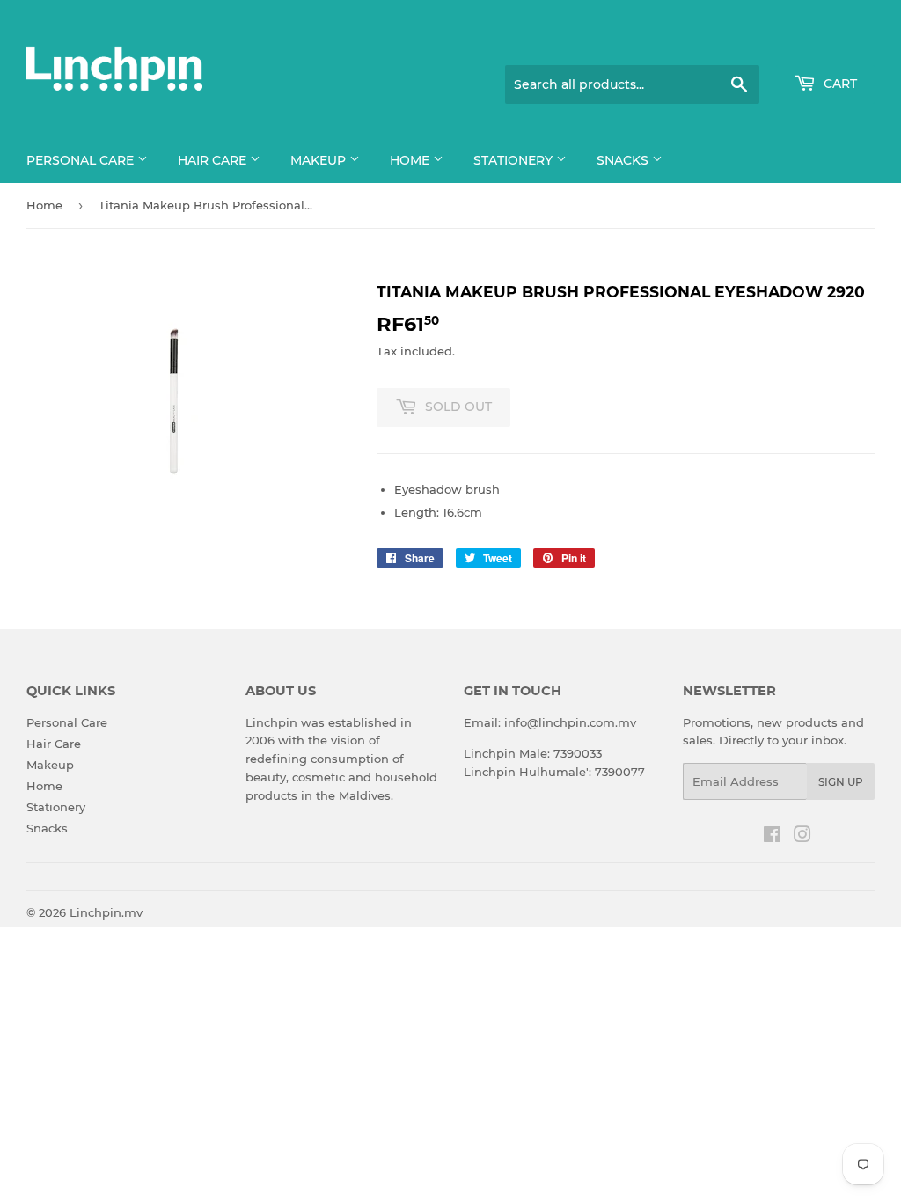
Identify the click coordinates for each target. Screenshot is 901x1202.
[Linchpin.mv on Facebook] (772, 837)
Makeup (319, 160)
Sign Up (840, 781)
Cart (838, 84)
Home (411, 160)
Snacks (624, 160)
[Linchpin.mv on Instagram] (802, 837)
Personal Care (81, 160)
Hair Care (214, 160)
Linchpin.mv (106, 912)
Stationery (514, 160)
